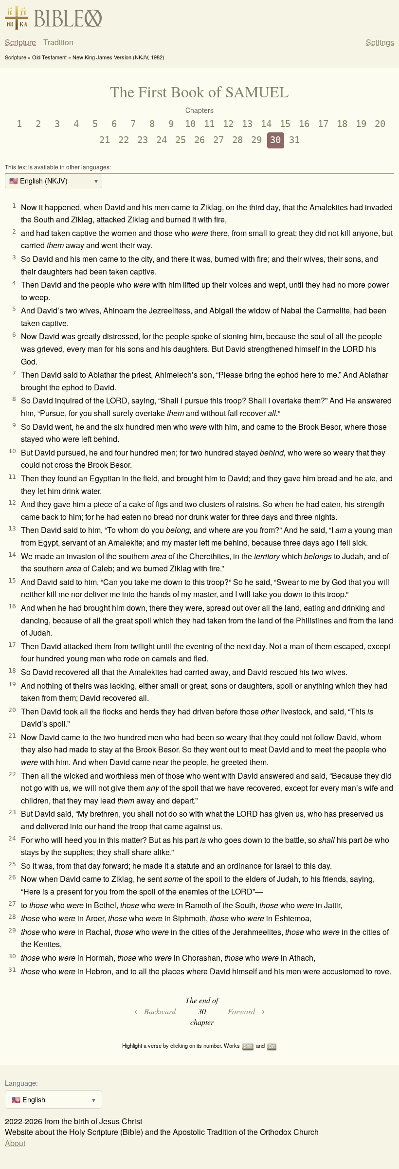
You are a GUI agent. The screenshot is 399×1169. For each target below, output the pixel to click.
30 (275, 140)
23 (142, 140)
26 (199, 140)
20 (380, 123)
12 (228, 123)
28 (237, 140)
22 (123, 140)
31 (294, 140)
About (15, 1143)
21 (104, 140)
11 (209, 123)
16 (304, 123)
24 (161, 140)
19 (361, 123)
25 (180, 140)
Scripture (20, 42)
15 (285, 123)
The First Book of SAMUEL (199, 91)
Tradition (58, 42)
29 (256, 140)
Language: (21, 1083)
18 (342, 123)
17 (323, 123)
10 (190, 123)
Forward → (246, 1011)
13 (247, 123)
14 (266, 123)
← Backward (155, 1011)
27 (218, 140)
